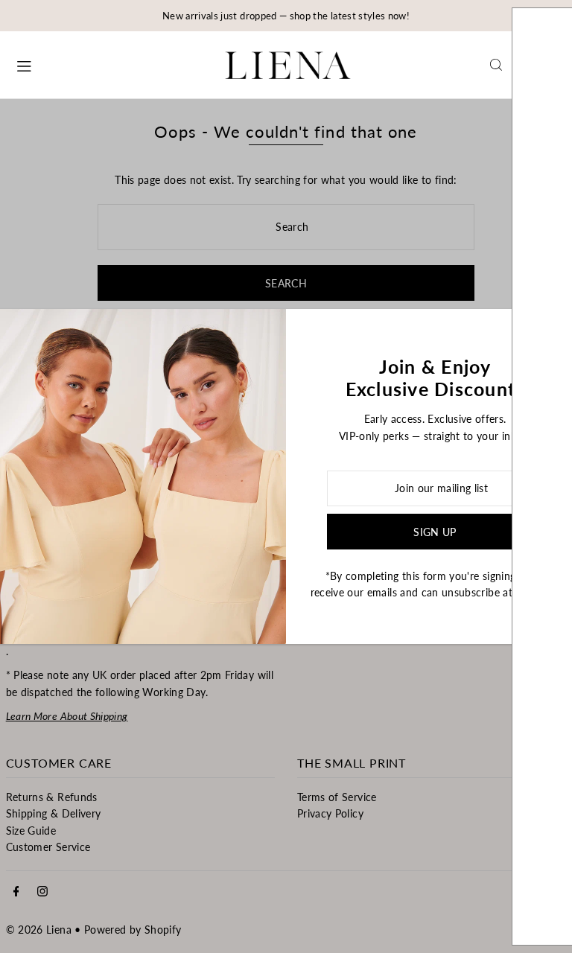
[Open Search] (496, 65)
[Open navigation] (107, 64)
